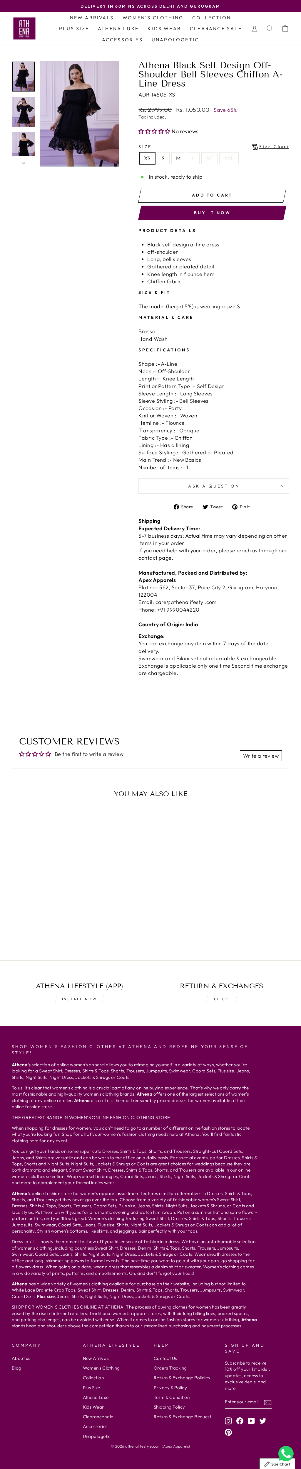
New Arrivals (92, 18)
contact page (154, 557)
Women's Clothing (153, 18)
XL (209, 158)
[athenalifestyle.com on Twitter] (262, 1420)
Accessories (122, 40)
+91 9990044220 (178, 609)
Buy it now (212, 212)
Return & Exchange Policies (182, 1377)
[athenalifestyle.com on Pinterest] (228, 1432)
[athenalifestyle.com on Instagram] (228, 1420)
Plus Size (74, 28)
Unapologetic (175, 40)
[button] (155, 131)
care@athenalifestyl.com (186, 602)
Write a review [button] (261, 755)
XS (147, 158)
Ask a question (213, 486)
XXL (229, 158)
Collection (211, 18)
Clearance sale (216, 28)
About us (21, 1358)
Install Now (79, 999)
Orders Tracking (170, 1368)
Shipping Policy (169, 1407)
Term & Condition (172, 1397)
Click (221, 999)
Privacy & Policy (170, 1387)
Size (213, 146)
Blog (16, 1368)
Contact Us (165, 1358)
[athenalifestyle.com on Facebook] (239, 1420)
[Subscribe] (268, 1402)
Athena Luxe (118, 28)
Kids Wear (164, 28)
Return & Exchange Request (182, 1416)
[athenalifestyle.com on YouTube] (251, 1420)
